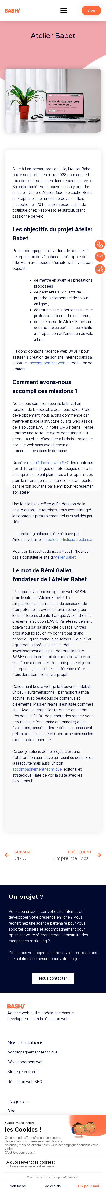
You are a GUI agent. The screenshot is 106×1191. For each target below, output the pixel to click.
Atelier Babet (64, 557)
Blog (11, 1111)
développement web (47, 363)
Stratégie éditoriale (23, 1072)
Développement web (25, 1062)
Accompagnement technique (32, 1052)
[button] (63, 10)
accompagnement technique (37, 769)
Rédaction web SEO (24, 1082)
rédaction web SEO (53, 463)
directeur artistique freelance (67, 540)
